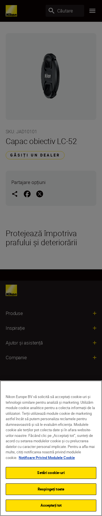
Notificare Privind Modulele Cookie (47, 457)
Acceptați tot (51, 505)
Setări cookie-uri (51, 472)
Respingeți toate (51, 489)
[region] (51, 448)
